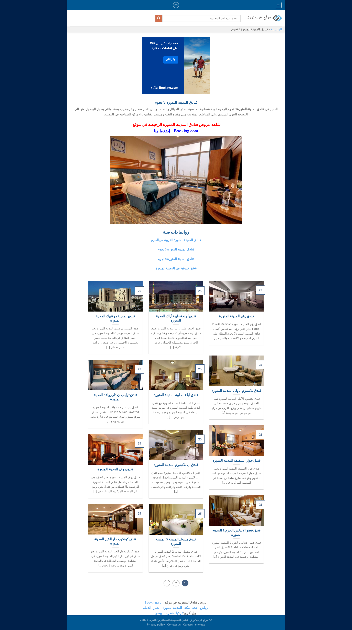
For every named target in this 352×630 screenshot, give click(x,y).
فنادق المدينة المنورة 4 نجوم (176, 259)
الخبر (157, 607)
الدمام (147, 607)
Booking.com (154, 602)
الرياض (204, 607)
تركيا (179, 613)
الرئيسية (276, 29)
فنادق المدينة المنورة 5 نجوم (176, 249)
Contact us (174, 624)
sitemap (200, 624)
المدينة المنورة (172, 607)
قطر (171, 613)
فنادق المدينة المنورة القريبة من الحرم (176, 240)
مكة (187, 607)
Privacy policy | (157, 624)
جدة (195, 607)
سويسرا (160, 613)
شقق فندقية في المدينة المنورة (176, 268)
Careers (188, 624)
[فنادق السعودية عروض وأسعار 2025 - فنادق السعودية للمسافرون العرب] (264, 18)
